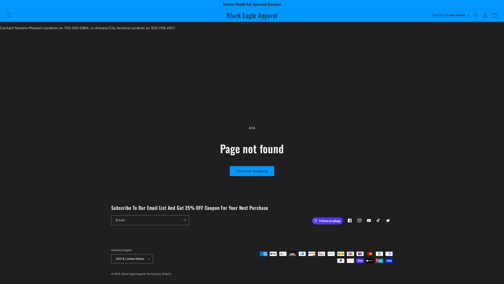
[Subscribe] (184, 220)
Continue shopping (252, 171)
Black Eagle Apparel (134, 274)
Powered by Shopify (159, 274)
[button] (9, 15)
